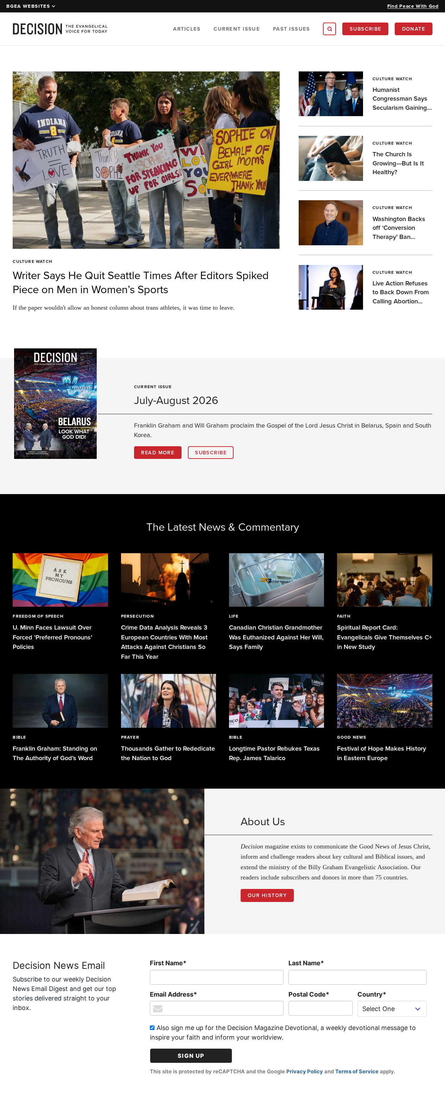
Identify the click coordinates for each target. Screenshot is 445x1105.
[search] (329, 29)
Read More (157, 452)
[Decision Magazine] (60, 28)
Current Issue (237, 28)
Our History (267, 895)
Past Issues (291, 28)
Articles (187, 28)
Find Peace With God (413, 6)
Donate (413, 28)
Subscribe (365, 28)
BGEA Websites (28, 6)
